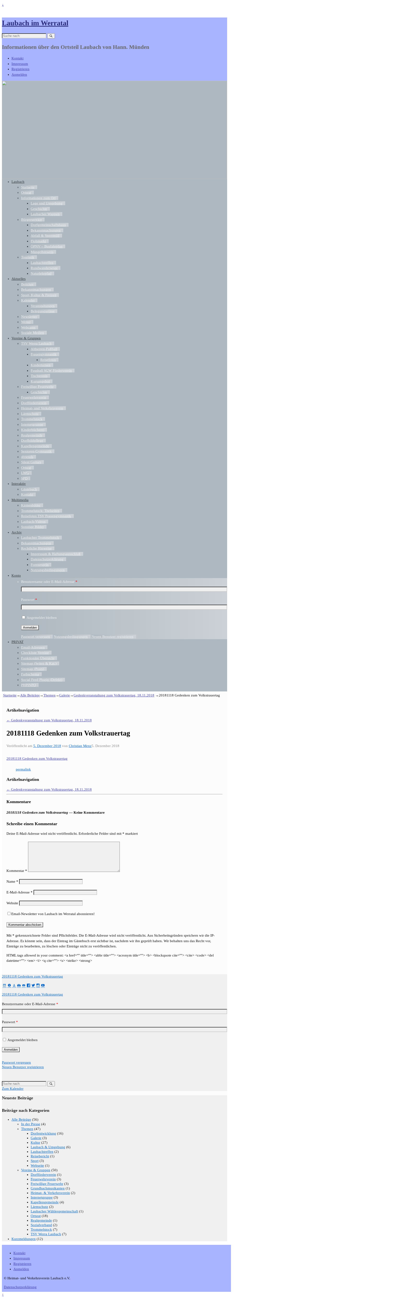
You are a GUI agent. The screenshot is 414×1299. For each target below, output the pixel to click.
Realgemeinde (31, 435)
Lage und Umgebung (47, 203)
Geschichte (39, 209)
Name (12, 881)
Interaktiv (19, 484)
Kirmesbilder (30, 505)
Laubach (18, 182)
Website (12, 903)
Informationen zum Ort (38, 198)
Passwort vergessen (35, 636)
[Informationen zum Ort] (9, 985)
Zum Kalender (12, 1088)
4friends (27, 457)
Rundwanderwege (44, 268)
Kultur (35, 1142)
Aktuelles (19, 279)
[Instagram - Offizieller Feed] (38, 985)
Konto (16, 575)
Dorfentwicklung (43, 1133)
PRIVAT (17, 642)
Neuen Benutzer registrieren (112, 636)
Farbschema (30, 674)
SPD (24, 478)
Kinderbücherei (32, 430)
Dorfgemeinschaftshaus (48, 225)
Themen (49, 695)
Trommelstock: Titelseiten (40, 511)
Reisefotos (48, 360)
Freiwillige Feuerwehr (37, 387)
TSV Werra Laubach (36, 343)
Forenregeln (40, 565)
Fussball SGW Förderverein (51, 370)
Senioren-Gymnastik (36, 451)
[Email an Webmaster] (24, 985)
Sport (35, 1161)
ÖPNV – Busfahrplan (47, 246)
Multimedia (20, 500)
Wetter (26, 322)
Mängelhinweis (42, 252)
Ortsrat (26, 192)
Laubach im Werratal (35, 23)
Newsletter (29, 317)
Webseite (37, 1165)
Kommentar (16, 871)
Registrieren (20, 69)
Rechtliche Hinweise (36, 548)
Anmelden (19, 74)
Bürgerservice (31, 219)
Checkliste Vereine (35, 653)
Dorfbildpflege (32, 440)
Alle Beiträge (30, 695)
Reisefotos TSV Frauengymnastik (46, 516)
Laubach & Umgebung (48, 1147)
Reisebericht (40, 1156)
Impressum (20, 64)
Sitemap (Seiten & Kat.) (39, 663)
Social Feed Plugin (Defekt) (41, 680)
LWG (25, 473)
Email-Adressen (33, 647)
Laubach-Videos (33, 521)
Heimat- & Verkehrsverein (50, 1193)
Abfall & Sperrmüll (45, 236)
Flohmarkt (38, 241)
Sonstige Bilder (32, 527)
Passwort (29, 600)
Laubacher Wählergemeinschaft (54, 1211)
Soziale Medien (32, 333)
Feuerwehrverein (33, 397)
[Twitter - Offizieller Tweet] (33, 985)
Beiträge (27, 284)
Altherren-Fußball (44, 349)
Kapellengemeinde (35, 446)
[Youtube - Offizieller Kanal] (43, 985)
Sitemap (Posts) (32, 669)
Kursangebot (40, 381)
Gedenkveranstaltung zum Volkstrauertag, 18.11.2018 (114, 695)
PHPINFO (28, 685)
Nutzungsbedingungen (48, 570)
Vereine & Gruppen (26, 338)
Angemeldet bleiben (42, 618)
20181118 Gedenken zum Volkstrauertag (37, 758)
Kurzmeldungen (24, 1239)
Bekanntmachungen (46, 230)
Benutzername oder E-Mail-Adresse (49, 582)
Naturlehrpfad (41, 273)
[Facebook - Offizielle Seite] (28, 985)
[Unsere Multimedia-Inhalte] (19, 985)
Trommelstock (31, 419)
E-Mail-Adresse (19, 892)
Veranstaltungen (43, 306)
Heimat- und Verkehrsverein (42, 408)
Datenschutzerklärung (47, 559)
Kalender (28, 300)
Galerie (64, 695)
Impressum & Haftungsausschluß (55, 554)
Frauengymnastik (44, 354)
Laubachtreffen (42, 263)
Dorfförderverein (33, 403)
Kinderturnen (41, 365)
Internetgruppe (32, 424)
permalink (23, 769)
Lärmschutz (30, 414)
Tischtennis (39, 376)
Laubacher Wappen (45, 214)
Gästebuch (29, 489)
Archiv (17, 532)
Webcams (28, 327)
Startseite (27, 187)
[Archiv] (14, 985)
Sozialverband (41, 1225)
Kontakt (17, 58)
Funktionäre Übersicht (37, 658)
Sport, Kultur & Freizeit (38, 295)
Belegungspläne (43, 311)
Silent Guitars (31, 462)
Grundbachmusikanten (48, 1188)
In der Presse (30, 1124)
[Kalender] (4, 985)
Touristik (27, 257)
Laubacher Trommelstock (40, 537)
